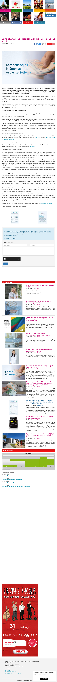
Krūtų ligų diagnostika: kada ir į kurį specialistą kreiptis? (40, 286)
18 (13, 464)
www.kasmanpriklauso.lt (46, 203)
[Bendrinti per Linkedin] (40, 44)
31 (6, 468)
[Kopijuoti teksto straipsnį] (45, 44)
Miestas (38, 288)
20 (28, 464)
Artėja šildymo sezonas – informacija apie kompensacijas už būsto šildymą (38, 302)
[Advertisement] (28, 26)
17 (6, 464)
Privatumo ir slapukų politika (13, 673)
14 (35, 462)
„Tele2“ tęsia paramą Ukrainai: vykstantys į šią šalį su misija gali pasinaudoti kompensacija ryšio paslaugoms (39, 318)
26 (21, 466)
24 (6, 466)
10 (6, 462)
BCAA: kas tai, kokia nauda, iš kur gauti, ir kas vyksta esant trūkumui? (40, 417)
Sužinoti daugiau (42, 674)
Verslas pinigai (40, 405)
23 (50, 464)
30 (50, 466)
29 (43, 466)
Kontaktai (7, 669)
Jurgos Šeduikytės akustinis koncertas (11, 482)
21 (35, 464)
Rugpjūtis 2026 (28, 453)
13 (28, 462)
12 (21, 462)
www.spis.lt (37, 137)
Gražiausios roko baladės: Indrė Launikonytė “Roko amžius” (16, 486)
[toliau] (54, 454)
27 (28, 466)
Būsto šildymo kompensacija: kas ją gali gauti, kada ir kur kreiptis (39, 366)
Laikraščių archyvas (10, 671)
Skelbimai (7, 670)
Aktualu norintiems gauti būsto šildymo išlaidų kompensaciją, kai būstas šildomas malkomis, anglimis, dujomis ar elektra (39, 402)
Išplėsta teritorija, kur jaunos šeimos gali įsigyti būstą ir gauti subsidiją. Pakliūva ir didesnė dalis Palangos (40, 435)
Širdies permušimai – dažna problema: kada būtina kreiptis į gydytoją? (39, 350)
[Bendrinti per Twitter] (38, 44)
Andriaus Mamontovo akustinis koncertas (11, 475)
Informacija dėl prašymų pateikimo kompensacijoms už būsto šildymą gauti (38, 334)
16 (50, 462)
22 (43, 464)
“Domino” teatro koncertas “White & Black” (12, 479)
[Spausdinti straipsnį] (43, 44)
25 (13, 466)
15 (43, 462)
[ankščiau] (3, 454)
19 (21, 464)
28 (35, 466)
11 (13, 462)
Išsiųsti (5, 264)
